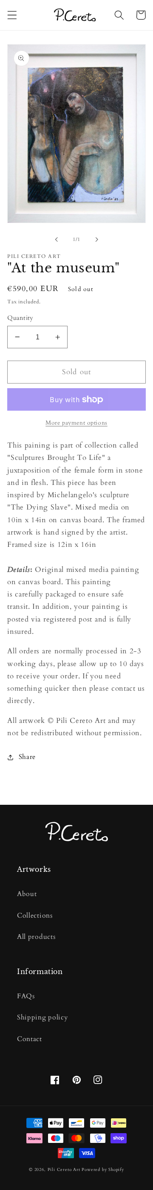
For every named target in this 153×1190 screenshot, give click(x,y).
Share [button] (27, 757)
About (27, 894)
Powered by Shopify (103, 1169)
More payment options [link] (76, 423)
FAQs (26, 996)
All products (36, 936)
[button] (12, 15)
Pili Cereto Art (64, 1169)
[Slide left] (56, 239)
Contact (29, 1039)
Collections (35, 915)
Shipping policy (42, 1017)
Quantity (20, 318)
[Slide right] (96, 239)
